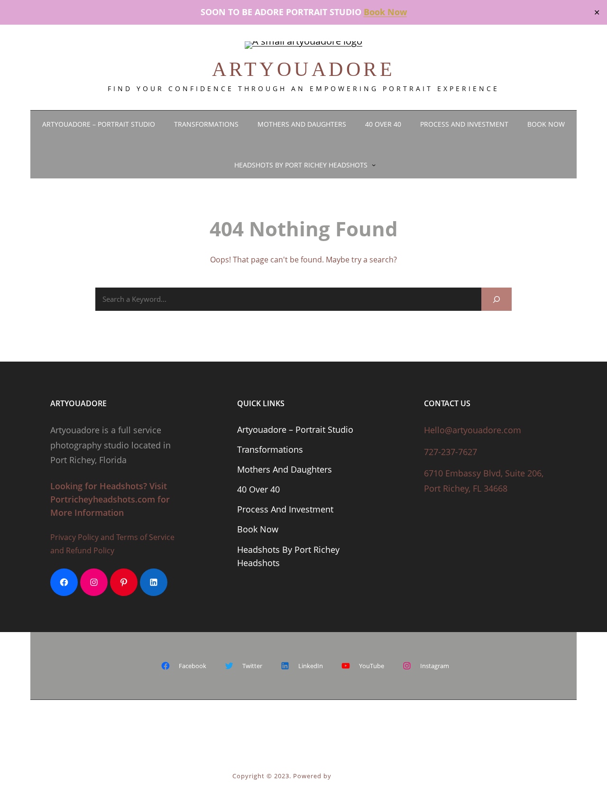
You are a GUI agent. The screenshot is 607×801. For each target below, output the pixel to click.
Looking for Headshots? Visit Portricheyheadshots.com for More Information (110, 499)
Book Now (385, 12)
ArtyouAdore (303, 69)
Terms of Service (145, 537)
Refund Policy (90, 550)
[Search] (496, 299)
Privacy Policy (74, 537)
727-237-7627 (450, 451)
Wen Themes (354, 776)
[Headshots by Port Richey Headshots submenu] (374, 165)
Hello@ (438, 430)
